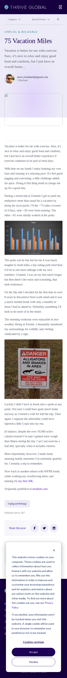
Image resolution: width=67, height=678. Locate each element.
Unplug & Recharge (21, 32)
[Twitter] (44, 528)
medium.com (40, 488)
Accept (33, 652)
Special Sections (39, 19)
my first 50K (25, 481)
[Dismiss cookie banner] (54, 550)
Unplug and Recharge (17, 503)
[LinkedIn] (54, 528)
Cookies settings (33, 642)
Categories (12, 19)
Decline (33, 661)
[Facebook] (35, 528)
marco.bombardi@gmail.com (32, 77)
